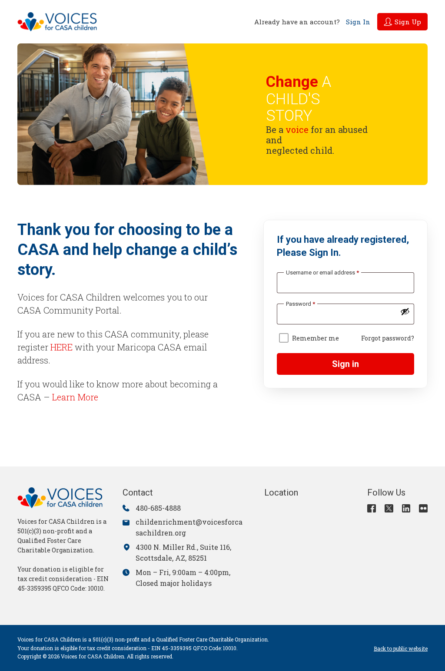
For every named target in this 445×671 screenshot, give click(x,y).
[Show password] (405, 311)
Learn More (75, 397)
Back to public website (401, 648)
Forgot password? (387, 338)
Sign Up (408, 21)
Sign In (358, 22)
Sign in (345, 364)
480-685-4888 (158, 507)
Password (300, 304)
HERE (61, 347)
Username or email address (322, 272)
